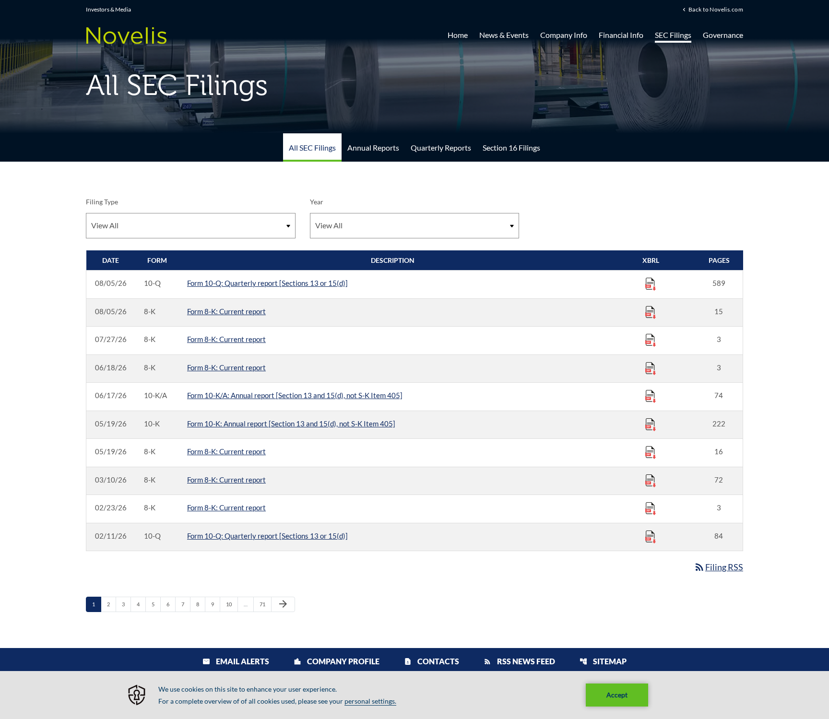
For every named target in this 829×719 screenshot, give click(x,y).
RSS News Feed (519, 661)
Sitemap (603, 661)
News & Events (504, 34)
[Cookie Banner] (414, 695)
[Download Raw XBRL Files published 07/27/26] (650, 339)
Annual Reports (373, 147)
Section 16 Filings (511, 147)
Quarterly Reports (441, 147)
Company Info (563, 34)
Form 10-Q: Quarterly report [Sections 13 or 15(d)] (267, 283)
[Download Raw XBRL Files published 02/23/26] (650, 508)
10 (231, 604)
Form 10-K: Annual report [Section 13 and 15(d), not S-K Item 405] (291, 423)
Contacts (431, 661)
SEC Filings (673, 34)
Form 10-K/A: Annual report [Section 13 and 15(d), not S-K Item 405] (295, 395)
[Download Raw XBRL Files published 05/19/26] (650, 424)
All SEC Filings (312, 147)
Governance (723, 34)
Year (316, 202)
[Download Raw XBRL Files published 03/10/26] (650, 480)
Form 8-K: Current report (226, 311)
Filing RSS (718, 567)
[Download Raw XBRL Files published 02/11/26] (650, 536)
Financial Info (621, 34)
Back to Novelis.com (715, 9)
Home (458, 34)
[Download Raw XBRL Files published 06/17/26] (650, 395)
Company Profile (336, 661)
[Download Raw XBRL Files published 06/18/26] (650, 368)
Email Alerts (235, 661)
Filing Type (102, 202)
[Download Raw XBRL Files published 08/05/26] (650, 283)
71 (265, 604)
